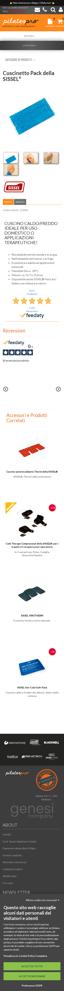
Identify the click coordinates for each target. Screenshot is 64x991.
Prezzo (8, 202)
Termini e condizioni (12, 855)
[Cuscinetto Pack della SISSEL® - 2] (31, 158)
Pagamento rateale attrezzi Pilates (19, 848)
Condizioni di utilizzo (13, 869)
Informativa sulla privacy (15, 862)
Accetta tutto (32, 966)
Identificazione (10, 876)
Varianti (20, 202)
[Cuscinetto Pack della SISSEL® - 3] (51, 158)
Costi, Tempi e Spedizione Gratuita (19, 841)
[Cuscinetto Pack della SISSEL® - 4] (11, 169)
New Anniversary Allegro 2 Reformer (32, 2)
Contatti (7, 834)
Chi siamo (8, 883)
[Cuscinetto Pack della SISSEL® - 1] (11, 158)
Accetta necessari (32, 976)
